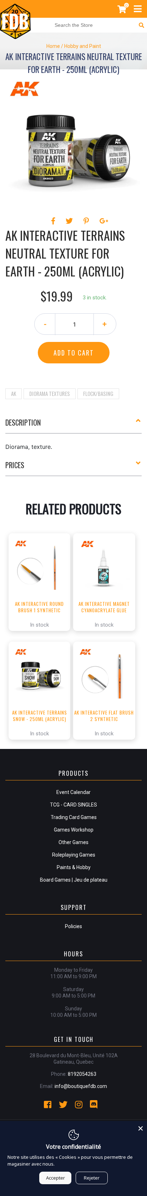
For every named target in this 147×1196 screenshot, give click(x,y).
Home (53, 46)
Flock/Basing (98, 393)
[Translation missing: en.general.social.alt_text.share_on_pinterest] (87, 221)
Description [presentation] (23, 422)
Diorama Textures (49, 393)
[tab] (73, 425)
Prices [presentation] (14, 465)
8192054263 (82, 1074)
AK (13, 393)
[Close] (140, 1127)
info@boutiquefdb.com (81, 1086)
